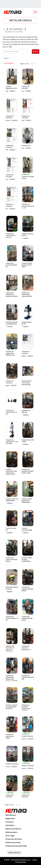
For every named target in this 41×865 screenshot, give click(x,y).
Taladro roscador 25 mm (28, 177)
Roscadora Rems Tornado (12, 588)
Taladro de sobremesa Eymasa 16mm (27, 294)
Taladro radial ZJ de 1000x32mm (12, 323)
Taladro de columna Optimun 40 (26, 648)
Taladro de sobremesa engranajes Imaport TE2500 (11, 678)
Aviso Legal (9, 836)
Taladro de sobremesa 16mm (10, 736)
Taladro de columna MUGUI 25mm (11, 559)
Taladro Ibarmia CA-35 (27, 234)
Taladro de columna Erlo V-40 (11, 412)
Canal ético (10, 825)
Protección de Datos (13, 839)
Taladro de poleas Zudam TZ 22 (12, 618)
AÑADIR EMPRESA (14, 853)
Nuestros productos (13, 829)
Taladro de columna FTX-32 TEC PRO (12, 441)
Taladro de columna (25, 87)
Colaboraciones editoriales (16, 846)
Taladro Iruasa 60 (11, 529)
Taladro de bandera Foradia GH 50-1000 (27, 471)
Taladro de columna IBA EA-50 (12, 265)
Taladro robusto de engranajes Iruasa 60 (11, 707)
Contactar (9, 822)
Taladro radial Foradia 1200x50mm (27, 559)
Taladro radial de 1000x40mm (12, 500)
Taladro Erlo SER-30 (26, 411)
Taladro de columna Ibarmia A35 (28, 677)
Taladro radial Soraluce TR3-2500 (27, 265)
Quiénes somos (11, 832)
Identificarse (10, 815)
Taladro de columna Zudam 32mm (27, 589)
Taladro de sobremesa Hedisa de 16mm (12, 294)
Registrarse (10, 818)
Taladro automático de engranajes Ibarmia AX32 (11, 472)
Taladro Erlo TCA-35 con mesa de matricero (10, 648)
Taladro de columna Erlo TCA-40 (10, 235)
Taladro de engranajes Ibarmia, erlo (10, 353)
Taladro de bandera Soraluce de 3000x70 (26, 707)
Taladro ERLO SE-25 (26, 323)
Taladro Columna (12, 764)
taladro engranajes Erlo (11, 87)
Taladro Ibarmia (27, 736)
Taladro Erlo (26, 145)
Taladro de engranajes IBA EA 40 (27, 618)
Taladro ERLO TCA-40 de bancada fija (26, 382)
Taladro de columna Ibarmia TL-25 (28, 206)
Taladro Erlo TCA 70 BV (28, 441)
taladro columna (28, 766)
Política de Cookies (13, 842)
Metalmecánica (20, 20)
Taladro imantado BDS (27, 529)
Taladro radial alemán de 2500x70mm (27, 500)
